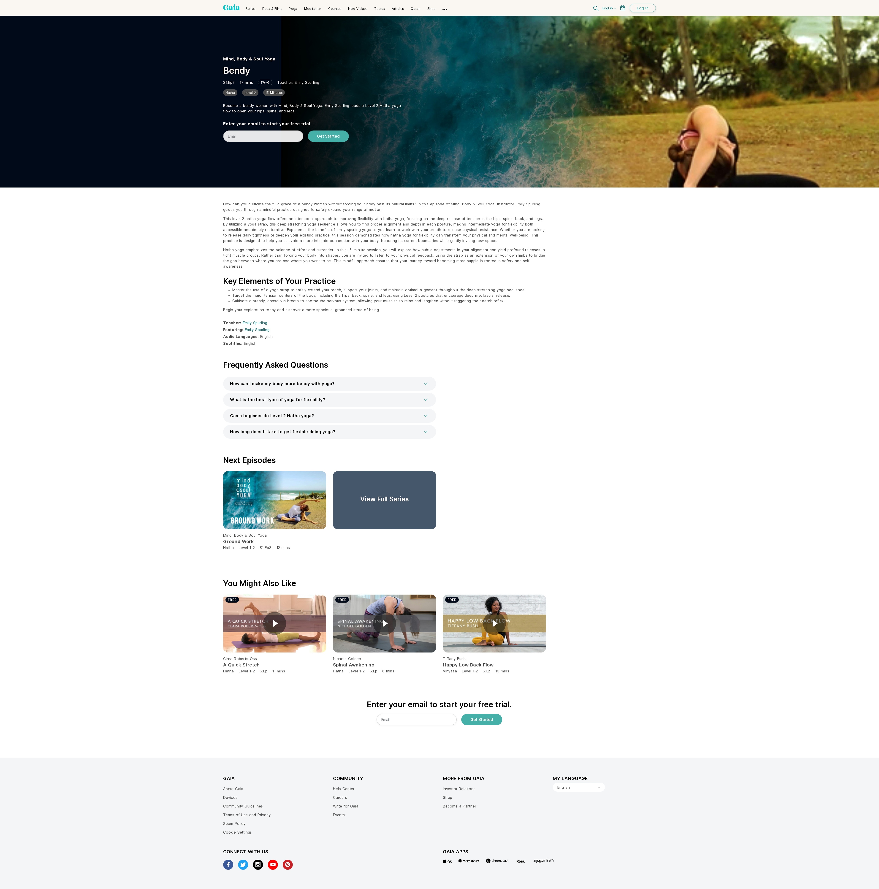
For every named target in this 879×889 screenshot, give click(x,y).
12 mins (283, 547)
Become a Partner (459, 806)
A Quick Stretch (241, 665)
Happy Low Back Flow (468, 665)
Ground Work (238, 541)
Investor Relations (459, 788)
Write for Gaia (345, 806)
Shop (447, 797)
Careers (340, 797)
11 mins (278, 671)
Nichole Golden (347, 658)
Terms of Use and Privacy (247, 815)
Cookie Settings (237, 832)
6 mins (388, 671)
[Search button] (596, 8)
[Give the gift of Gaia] (622, 7)
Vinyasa (450, 671)
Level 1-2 (247, 547)
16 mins (502, 671)
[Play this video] (274, 623)
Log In (643, 8)
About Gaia (233, 788)
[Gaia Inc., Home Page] (231, 7)
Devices (230, 797)
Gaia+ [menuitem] (416, 9)
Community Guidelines (243, 806)
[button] (329, 383)
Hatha (228, 547)
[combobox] (579, 787)
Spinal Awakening (354, 665)
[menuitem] (250, 7)
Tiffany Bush (454, 658)
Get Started (328, 136)
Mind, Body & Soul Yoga (249, 59)
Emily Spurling (307, 82)
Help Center (344, 788)
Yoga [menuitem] (293, 9)
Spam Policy (234, 823)
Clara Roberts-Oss (240, 658)
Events (339, 815)
